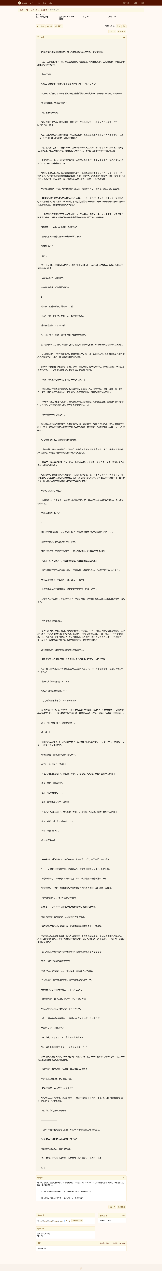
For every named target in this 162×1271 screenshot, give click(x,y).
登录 (142, 3)
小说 (38, 3)
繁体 (124, 26)
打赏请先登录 (78, 1221)
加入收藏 (41, 26)
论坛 (50, 3)
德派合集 (44, 10)
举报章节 (58, 26)
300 (45, 1221)
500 (50, 1221)
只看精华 (114, 1243)
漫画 (44, 3)
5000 (61, 1221)
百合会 (24, 3)
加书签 (50, 26)
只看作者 (107, 1243)
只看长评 (122, 1243)
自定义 (67, 1221)
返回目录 (122, 32)
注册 (135, 3)
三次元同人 (35, 10)
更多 (123, 1215)
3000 (56, 1221)
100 (40, 1221)
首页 (31, 3)
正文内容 (40, 37)
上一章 (113, 32)
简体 (118, 26)
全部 (101, 1243)
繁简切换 (126, 3)
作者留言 (40, 1177)
